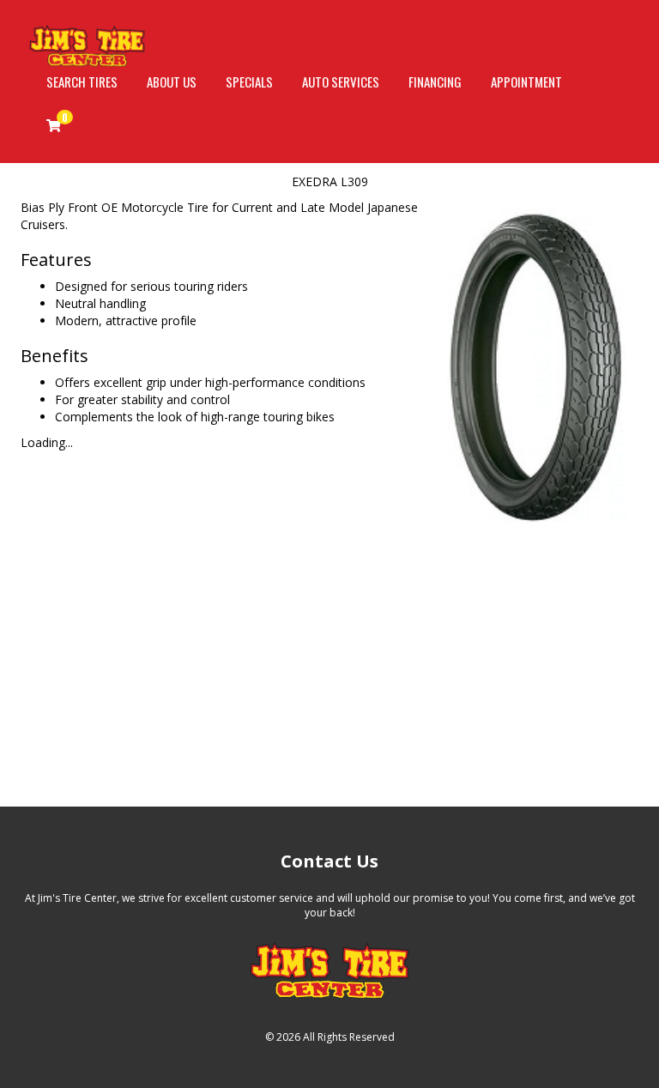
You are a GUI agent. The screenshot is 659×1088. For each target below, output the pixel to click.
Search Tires (82, 81)
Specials (249, 81)
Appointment (526, 81)
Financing (435, 81)
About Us (171, 81)
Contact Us (329, 861)
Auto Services (340, 81)
